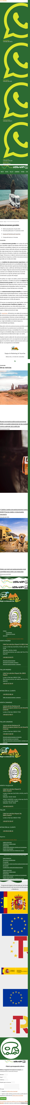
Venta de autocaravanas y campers (12, 664)
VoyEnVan (4, 313)
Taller (11, 172)
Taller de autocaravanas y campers (12, 697)
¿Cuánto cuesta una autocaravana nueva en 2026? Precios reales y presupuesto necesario (14, 512)
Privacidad (6, 846)
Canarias (17, 172)
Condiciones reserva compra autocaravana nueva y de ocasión (15, 848)
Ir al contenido (3, 0)
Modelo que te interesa (5, 1082)
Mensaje (2, 1089)
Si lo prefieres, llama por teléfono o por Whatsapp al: (12, 1101)
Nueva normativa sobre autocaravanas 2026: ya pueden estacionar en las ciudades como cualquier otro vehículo (14, 424)
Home (1, 221)
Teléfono (2, 1080)
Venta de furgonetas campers (10, 662)
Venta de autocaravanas (9, 661)
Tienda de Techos (10, 634)
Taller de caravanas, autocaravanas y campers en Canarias (15, 742)
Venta (6, 172)
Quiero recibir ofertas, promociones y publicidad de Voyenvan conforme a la (13, 1094)
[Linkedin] (15, 361)
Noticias (5, 636)
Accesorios (9, 632)
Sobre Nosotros (7, 842)
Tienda (4, 631)
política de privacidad (12, 1091)
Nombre (2, 1074)
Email (1, 1077)
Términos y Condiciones (9, 844)
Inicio (2, 172)
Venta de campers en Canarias (10, 739)
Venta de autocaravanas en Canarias (12, 737)
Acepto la (9, 1091)
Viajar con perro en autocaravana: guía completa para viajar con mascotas (13, 570)
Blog (5, 221)
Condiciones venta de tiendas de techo (13, 850)
